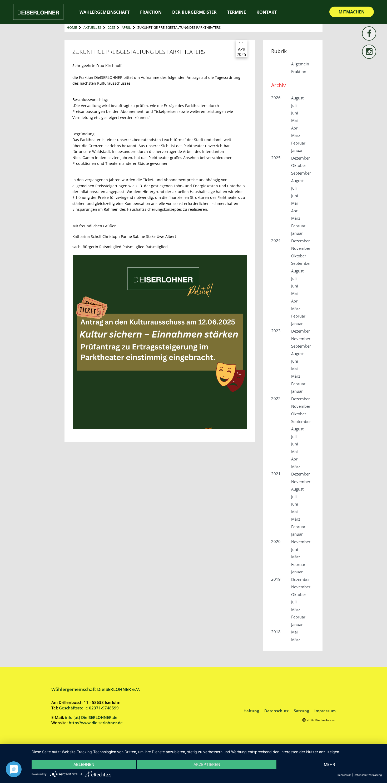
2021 (276, 473)
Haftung (251, 710)
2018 (276, 631)
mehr (329, 764)
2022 (276, 398)
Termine (236, 12)
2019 (276, 579)
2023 (276, 330)
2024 (276, 240)
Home (72, 27)
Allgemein (300, 63)
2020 (276, 541)
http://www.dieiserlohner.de (96, 722)
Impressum (325, 710)
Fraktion (298, 71)
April (126, 27)
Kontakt (266, 12)
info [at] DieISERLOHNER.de (91, 717)
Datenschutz (276, 710)
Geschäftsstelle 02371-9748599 (89, 707)
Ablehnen (83, 764)
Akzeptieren (207, 764)
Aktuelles (92, 27)
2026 (276, 97)
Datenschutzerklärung (368, 774)
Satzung (301, 710)
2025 (111, 27)
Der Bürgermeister (194, 12)
